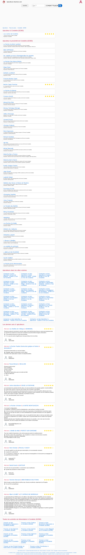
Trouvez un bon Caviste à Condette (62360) (28, 529)
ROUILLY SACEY (24, 448)
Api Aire (5, 142)
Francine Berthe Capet (10, 78)
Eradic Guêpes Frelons (10, 165)
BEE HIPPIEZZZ (8, 49)
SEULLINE (22, 364)
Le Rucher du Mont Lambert (12, 44)
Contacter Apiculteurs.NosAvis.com (32, 550)
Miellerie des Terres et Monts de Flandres (16, 182)
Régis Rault (6, 67)
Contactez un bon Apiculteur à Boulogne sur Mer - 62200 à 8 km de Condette (28, 313)
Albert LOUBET (14, 494)
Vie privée (48, 550)
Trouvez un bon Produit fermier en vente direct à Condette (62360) (13, 547)
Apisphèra (6, 217)
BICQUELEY (8, 348)
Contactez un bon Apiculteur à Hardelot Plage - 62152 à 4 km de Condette (28, 283)
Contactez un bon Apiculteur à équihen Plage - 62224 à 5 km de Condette (28, 291)
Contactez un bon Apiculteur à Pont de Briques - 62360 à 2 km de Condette (10, 275)
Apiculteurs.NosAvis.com (14, 2)
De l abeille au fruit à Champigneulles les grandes (18, 55)
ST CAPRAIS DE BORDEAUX (29, 494)
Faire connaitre (43, 550)
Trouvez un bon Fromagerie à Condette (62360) (10, 535)
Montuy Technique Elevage (11, 108)
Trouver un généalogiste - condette (52, 552)
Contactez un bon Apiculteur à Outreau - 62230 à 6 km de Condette (28, 298)
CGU (52, 550)
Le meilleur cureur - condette (13, 552)
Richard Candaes (8, 136)
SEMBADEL (29, 329)
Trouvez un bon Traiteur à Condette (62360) (28, 523)
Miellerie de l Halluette (10, 229)
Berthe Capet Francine (10, 84)
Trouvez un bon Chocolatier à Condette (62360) (46, 535)
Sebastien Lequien (9, 234)
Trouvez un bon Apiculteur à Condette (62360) (45, 541)
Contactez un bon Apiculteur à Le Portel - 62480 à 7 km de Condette (46, 306)
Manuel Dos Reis (8, 102)
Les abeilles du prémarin (10, 246)
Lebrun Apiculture (14, 385)
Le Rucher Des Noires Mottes (12, 61)
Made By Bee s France (10, 154)
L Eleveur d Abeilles (9, 240)
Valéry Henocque (8, 113)
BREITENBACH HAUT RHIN (30, 480)
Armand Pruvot (8, 119)
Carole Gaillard (8, 257)
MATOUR (22, 465)
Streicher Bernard (14, 480)
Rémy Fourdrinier (8, 211)
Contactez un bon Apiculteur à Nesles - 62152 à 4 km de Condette (9, 291)
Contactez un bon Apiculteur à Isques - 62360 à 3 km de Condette (45, 275)
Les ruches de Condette (10, 34)
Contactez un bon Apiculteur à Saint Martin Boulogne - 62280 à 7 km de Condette (11, 313)
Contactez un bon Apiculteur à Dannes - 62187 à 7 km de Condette (27, 306)
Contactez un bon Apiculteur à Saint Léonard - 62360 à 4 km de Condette (10, 283)
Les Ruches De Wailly (10, 223)
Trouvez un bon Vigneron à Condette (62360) (28, 534)
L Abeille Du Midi (14, 430)
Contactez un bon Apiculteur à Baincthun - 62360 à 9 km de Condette (42, 319)
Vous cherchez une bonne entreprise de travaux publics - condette (32, 552)
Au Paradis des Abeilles (10, 206)
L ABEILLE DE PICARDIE (11, 252)
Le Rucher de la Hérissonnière (12, 263)
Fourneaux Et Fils (8, 188)
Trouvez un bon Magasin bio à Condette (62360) (46, 529)
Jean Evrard (7, 171)
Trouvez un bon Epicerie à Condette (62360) (10, 529)
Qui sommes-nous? (21, 550)
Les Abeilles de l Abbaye (16, 329)
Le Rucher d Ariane (15, 405)
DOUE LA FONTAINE (27, 385)
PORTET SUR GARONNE (29, 430)
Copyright (56, 550)
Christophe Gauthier (9, 194)
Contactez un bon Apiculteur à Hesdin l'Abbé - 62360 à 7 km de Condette (11, 306)
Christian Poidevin (8, 125)
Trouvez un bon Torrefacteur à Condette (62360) (39, 547)
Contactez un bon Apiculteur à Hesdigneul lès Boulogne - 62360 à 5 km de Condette (46, 291)
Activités (25, 5)
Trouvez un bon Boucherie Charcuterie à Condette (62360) (46, 524)
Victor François (8, 200)
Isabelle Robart (8, 177)
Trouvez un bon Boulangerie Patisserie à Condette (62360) (10, 524)
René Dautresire (8, 131)
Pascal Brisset (13, 364)
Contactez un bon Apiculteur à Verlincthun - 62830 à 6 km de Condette (46, 298)
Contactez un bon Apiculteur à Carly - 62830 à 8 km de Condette (45, 313)
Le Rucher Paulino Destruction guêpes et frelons (24, 346)
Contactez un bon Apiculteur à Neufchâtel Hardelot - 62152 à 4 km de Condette (46, 283)
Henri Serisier (13, 448)
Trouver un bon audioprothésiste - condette (68, 552)
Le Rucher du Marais (9, 90)
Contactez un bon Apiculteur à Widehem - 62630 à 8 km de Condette (15, 319)
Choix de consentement (62, 550)
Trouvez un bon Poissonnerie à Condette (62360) (10, 541)
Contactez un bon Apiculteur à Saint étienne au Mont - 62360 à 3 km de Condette (28, 275)
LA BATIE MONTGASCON (30, 405)
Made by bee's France (10, 159)
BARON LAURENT (9, 72)
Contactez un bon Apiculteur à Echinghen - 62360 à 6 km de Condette (10, 298)
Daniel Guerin (13, 465)
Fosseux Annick (8, 96)
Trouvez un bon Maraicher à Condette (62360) (27, 541)
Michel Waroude (8, 148)
